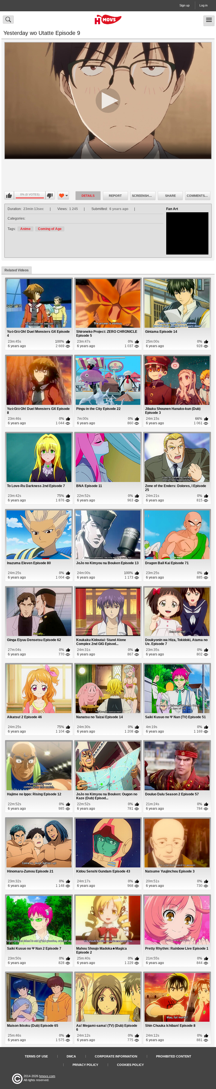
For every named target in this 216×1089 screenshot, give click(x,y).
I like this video (9, 195)
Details (88, 195)
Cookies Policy (130, 1064)
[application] (108, 101)
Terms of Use (36, 1056)
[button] (108, 100)
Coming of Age (50, 229)
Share (170, 195)
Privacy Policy (85, 1064)
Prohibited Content (173, 1056)
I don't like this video (50, 195)
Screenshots (143, 195)
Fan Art (172, 209)
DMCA (71, 1056)
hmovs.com (47, 1076)
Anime (25, 229)
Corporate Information (116, 1056)
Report (115, 195)
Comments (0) (198, 195)
